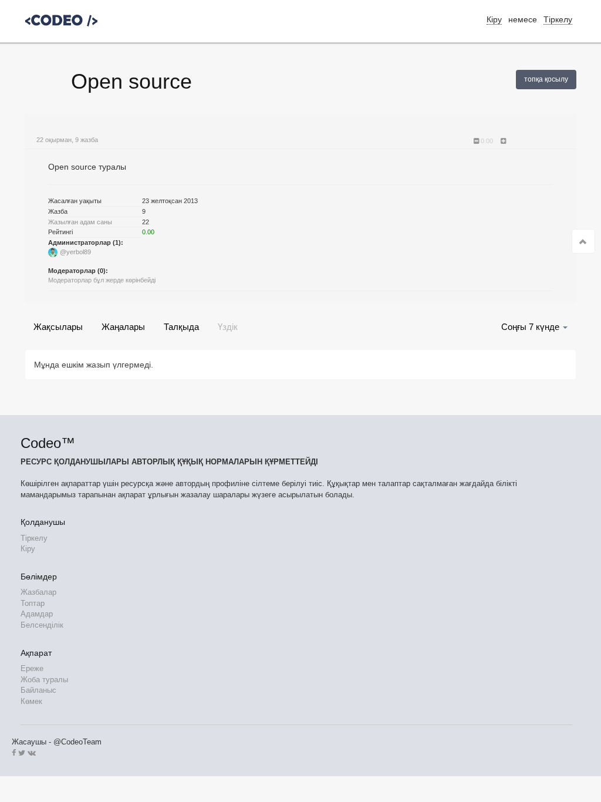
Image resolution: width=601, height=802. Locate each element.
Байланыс (38, 690)
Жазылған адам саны (80, 221)
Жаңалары (123, 327)
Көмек (31, 701)
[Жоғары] (583, 241)
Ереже (32, 668)
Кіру (28, 548)
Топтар (33, 603)
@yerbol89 (75, 251)
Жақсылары (58, 327)
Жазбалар (38, 592)
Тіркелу (557, 19)
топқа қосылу (546, 79)
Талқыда (181, 327)
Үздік (228, 327)
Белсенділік (42, 625)
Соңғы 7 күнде (531, 327)
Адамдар (37, 613)
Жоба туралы (44, 679)
